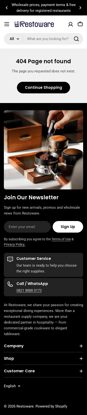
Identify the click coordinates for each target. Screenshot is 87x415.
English (10, 386)
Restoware (25, 406)
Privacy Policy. (14, 244)
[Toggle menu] (7, 24)
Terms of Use (61, 239)
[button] (7, 8)
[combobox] (43, 39)
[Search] (76, 39)
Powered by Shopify (51, 406)
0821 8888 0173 (29, 290)
